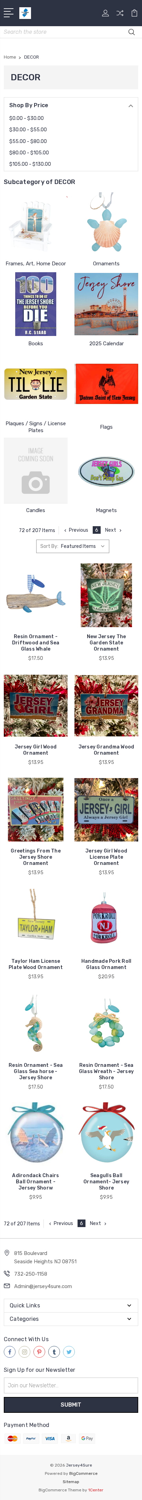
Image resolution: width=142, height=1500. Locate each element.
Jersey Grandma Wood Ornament (106, 750)
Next (110, 530)
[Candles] (36, 471)
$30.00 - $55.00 (28, 130)
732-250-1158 (30, 1274)
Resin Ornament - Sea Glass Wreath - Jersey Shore (106, 1071)
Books (35, 343)
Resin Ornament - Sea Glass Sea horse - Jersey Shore (36, 1071)
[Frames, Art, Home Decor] (36, 224)
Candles (35, 510)
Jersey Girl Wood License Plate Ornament (106, 857)
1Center (95, 1490)
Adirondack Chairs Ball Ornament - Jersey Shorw (35, 1182)
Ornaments (106, 264)
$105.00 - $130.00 (30, 164)
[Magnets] (106, 471)
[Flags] (106, 384)
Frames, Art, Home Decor (36, 264)
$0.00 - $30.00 (26, 118)
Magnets (106, 510)
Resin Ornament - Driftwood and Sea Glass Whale (35, 643)
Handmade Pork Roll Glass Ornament (106, 964)
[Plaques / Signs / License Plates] (36, 384)
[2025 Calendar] (106, 304)
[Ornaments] (106, 224)
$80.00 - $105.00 (29, 153)
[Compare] (120, 15)
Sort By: (49, 546)
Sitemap (71, 1481)
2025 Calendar (106, 343)
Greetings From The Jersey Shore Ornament (36, 857)
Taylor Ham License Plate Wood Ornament (36, 964)
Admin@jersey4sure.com (43, 1286)
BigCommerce (83, 1473)
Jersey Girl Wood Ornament (36, 750)
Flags (106, 427)
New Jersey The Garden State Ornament (106, 643)
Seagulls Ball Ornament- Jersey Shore (106, 1182)
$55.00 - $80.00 (28, 141)
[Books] (36, 304)
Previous (78, 530)
